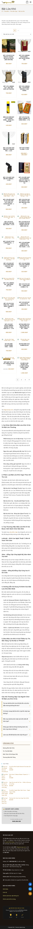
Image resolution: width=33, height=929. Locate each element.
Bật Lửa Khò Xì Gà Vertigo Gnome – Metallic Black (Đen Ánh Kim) (8, 57)
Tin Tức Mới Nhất (7, 751)
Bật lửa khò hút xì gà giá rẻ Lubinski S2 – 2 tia (24, 304)
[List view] (18, 30)
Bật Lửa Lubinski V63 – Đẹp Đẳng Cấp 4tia (8, 284)
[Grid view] (14, 30)
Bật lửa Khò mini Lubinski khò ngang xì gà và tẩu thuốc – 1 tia (24, 244)
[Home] (2, 11)
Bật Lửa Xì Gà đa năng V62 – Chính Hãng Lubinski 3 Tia (9, 305)
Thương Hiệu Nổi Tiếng (9, 757)
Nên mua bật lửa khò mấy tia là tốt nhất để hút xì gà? (15, 720)
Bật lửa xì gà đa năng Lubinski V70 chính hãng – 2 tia (24, 118)
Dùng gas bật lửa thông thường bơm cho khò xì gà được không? (15, 728)
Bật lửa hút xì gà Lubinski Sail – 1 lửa (8, 243)
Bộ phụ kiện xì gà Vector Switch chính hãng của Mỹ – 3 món (24, 326)
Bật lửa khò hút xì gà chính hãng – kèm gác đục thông (9, 265)
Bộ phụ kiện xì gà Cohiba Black (24, 344)
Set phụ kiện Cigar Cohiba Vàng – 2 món (9, 345)
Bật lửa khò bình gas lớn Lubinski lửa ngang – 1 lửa (24, 265)
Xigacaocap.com (8, 409)
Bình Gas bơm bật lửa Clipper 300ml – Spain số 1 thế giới (8, 119)
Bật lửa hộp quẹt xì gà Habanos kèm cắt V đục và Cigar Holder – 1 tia (24, 180)
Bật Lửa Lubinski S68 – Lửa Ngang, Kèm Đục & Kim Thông (24, 88)
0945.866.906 (16, 821)
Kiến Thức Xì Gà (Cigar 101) (10, 754)
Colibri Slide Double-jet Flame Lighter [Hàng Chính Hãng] (24, 366)
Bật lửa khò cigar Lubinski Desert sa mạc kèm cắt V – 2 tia (9, 326)
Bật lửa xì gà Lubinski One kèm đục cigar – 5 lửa (8, 223)
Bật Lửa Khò (22, 11)
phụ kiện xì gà (13, 532)
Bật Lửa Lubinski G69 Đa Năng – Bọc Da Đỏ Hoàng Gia (24, 57)
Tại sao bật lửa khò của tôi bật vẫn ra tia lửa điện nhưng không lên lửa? (16, 704)
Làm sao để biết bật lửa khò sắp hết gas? (15, 734)
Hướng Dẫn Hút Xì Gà (8, 748)
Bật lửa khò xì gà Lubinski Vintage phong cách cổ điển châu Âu (24, 224)
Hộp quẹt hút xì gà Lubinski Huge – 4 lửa (8, 363)
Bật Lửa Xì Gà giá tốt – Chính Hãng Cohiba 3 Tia (24, 285)
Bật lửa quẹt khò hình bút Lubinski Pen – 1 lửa (8, 149)
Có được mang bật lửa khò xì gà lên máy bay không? (16, 712)
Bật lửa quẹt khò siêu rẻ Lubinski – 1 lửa (8, 179)
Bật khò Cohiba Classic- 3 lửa (24, 148)
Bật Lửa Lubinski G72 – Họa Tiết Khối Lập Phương (8, 88)
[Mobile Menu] (30, 2)
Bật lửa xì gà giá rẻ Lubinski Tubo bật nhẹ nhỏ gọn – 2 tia (24, 201)
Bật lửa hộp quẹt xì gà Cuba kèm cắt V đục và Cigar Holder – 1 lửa (8, 202)
